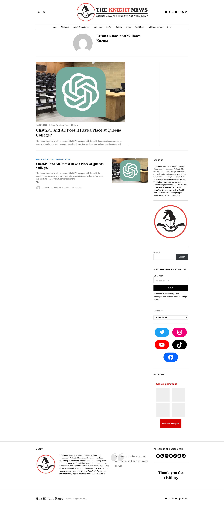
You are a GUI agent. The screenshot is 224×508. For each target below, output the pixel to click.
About (55, 27)
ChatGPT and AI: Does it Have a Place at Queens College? (78, 132)
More (38, 182)
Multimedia (65, 27)
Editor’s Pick (54, 125)
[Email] (186, 12)
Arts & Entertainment (81, 27)
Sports (128, 27)
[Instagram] (172, 12)
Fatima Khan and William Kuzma (56, 188)
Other (169, 27)
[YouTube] (176, 12)
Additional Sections (156, 27)
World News (139, 27)
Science (119, 27)
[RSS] (182, 12)
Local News (97, 27)
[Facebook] (166, 12)
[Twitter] (169, 12)
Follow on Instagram (170, 423)
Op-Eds (109, 27)
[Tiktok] (179, 12)
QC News (74, 125)
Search (156, 252)
